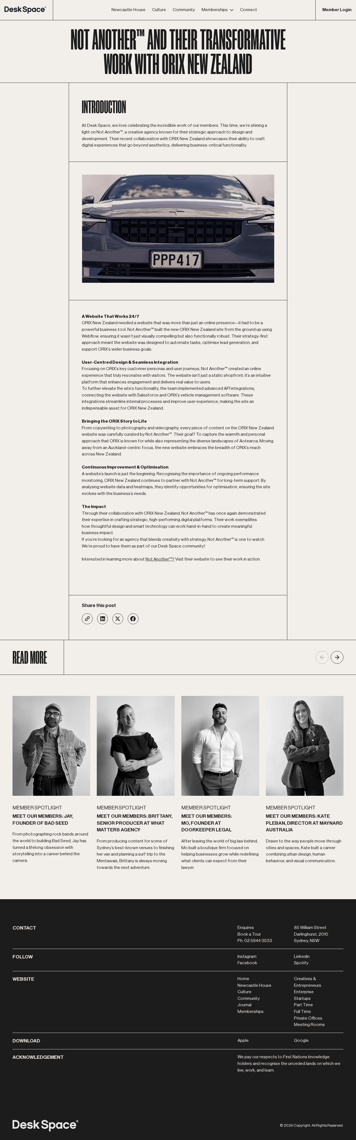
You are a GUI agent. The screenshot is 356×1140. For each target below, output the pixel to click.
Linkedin (302, 956)
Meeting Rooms (309, 1024)
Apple (243, 1040)
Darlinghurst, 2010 (311, 934)
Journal (244, 1005)
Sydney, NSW (306, 940)
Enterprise (304, 992)
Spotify (301, 963)
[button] (217, 10)
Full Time (302, 1011)
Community (249, 998)
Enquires (246, 927)
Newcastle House (254, 985)
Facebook (247, 963)
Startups (302, 998)
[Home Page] (28, 10)
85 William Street (310, 927)
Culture (244, 992)
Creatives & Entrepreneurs (307, 982)
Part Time (303, 1005)
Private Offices (308, 1018)
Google (301, 1040)
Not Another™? (159, 559)
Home (243, 979)
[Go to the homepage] (46, 1125)
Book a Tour (249, 934)
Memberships (251, 1011)
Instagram (247, 956)
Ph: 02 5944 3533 (255, 940)
